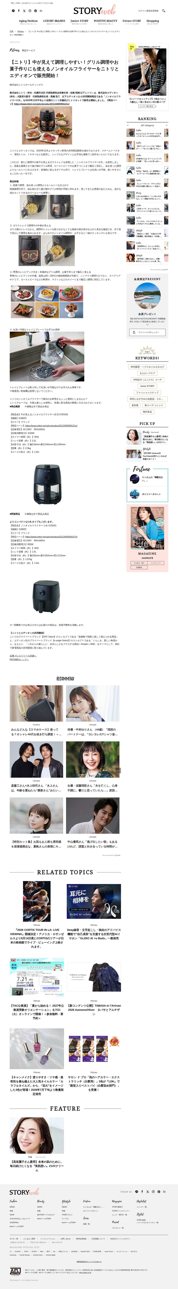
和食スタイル (63, 1251)
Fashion (13, 1201)
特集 (11, 1211)
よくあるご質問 (29, 1239)
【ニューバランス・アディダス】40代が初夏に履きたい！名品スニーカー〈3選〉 (148, 186)
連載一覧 (86, 1224)
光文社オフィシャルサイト (120, 1239)
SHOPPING (14, 1223)
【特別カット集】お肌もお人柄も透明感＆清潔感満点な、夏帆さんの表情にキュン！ (36, 846)
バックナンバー (155, 563)
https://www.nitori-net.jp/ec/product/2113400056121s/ (51, 426)
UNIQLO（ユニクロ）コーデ (147, 380)
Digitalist (141, 1201)
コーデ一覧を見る (146, 106)
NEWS (12, 1207)
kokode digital (50, 1255)
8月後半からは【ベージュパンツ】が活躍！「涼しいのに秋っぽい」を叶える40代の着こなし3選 (149, 161)
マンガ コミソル (121, 1251)
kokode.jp (13, 1255)
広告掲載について (98, 1239)
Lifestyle (66, 1201)
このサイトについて (17, 1242)
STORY (34, 1251)
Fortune (86, 1201)
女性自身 (74, 1251)
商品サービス (28, 50)
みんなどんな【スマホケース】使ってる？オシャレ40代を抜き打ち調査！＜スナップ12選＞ (36, 734)
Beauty (40, 1201)
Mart (41, 1251)
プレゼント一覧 (118, 1228)
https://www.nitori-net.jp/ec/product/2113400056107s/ (51, 537)
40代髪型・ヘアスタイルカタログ (147, 367)
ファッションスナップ (147, 392)
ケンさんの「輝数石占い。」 (94, 1207)
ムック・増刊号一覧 (119, 1215)
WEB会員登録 (81, 1239)
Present (115, 1222)
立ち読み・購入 (139, 563)
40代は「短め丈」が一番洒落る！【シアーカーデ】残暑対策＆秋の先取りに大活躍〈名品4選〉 (148, 173)
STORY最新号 (117, 1207)
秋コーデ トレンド (154, 405)
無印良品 (147, 412)
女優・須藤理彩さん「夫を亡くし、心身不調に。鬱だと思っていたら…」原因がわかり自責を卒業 (92, 790)
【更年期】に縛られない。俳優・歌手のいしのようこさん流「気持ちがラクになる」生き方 (148, 261)
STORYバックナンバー (120, 1211)
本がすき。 (134, 1251)
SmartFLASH (85, 1251)
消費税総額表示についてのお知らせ (89, 1261)
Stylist (140, 1214)
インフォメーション (47, 1239)
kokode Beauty (25, 1255)
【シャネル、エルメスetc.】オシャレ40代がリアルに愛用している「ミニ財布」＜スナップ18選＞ (149, 223)
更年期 (135, 405)
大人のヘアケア (147, 373)
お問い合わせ (66, 1239)
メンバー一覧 (142, 1207)
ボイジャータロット (151, 494)
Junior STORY (147, 386)
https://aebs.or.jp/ (85, 1272)
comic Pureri (108, 1251)
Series (86, 1218)
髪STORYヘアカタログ (46, 1215)
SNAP (12, 1215)
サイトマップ (57, 1242)
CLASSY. (18, 1251)
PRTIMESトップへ (19, 659)
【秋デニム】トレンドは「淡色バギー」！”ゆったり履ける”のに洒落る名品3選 (148, 148)
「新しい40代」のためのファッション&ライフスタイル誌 (31, 3)
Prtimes (14, 50)
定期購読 (139, 567)
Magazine (117, 1201)
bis (54, 1251)
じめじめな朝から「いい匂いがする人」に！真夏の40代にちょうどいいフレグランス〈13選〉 (148, 198)
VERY (26, 1251)
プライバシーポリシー (38, 1242)
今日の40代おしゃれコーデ (20, 1219)
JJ (10, 1251)
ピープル (65, 1219)
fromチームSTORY (17, 1226)
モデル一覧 (14, 1239)
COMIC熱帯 (97, 1251)
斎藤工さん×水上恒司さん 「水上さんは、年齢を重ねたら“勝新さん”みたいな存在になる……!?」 (36, 790)
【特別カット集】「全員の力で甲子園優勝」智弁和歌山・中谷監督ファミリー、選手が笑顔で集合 (148, 236)
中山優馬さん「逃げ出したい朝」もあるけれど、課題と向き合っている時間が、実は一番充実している (92, 846)
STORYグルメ (67, 1215)
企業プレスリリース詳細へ (23, 656)
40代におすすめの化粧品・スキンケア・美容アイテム (149, 399)
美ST (48, 1251)
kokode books (38, 1255)
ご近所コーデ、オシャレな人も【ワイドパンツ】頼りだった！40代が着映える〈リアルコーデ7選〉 (149, 211)
